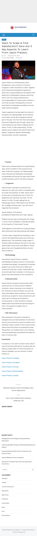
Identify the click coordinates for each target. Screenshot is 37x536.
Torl (5, 56)
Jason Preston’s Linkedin (10, 375)
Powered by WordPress (28, 530)
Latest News (5, 503)
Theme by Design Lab (19, 532)
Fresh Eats (5, 499)
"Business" (5, 478)
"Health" (4, 482)
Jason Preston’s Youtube (10, 367)
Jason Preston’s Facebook (10, 358)
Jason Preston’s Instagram (11, 362)
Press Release (6, 515)
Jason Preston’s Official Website (12, 371)
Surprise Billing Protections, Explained (13, 457)
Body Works (5, 491)
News (4, 39)
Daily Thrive (5, 495)
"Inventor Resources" (8, 487)
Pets (3, 511)
